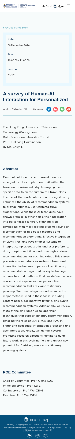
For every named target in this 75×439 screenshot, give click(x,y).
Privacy (10, 424)
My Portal (46, 6)
